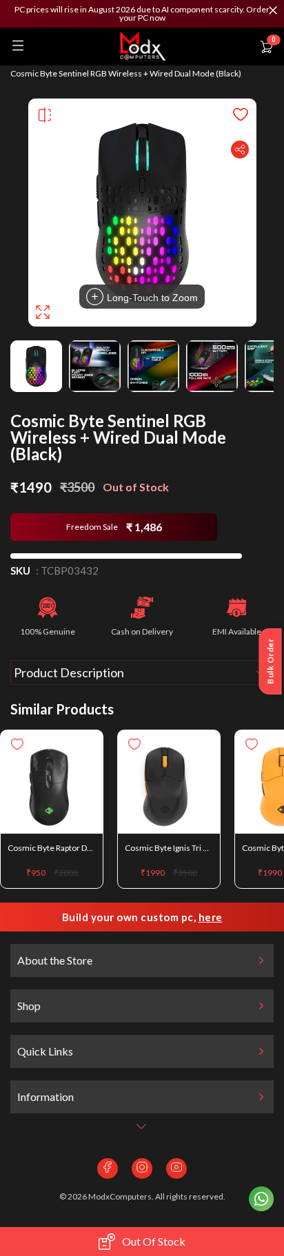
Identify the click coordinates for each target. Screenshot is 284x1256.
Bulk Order (270, 661)
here (211, 917)
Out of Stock (153, 1241)
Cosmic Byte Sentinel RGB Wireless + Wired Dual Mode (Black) (125, 74)
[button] (142, 14)
